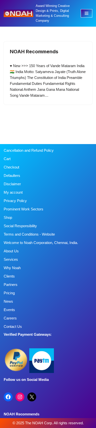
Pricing (9, 293)
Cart (7, 159)
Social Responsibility (20, 226)
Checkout (11, 167)
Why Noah (12, 268)
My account (13, 192)
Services (11, 259)
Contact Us (13, 326)
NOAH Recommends (34, 52)
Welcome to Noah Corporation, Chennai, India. (41, 243)
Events (9, 310)
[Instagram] (20, 396)
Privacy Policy (15, 201)
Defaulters (12, 175)
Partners (10, 284)
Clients (9, 276)
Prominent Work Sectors (23, 209)
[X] (31, 396)
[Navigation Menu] (86, 13)
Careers (10, 318)
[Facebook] (8, 396)
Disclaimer (12, 184)
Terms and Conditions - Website (29, 234)
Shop (8, 217)
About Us (11, 251)
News (8, 301)
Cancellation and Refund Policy (29, 150)
